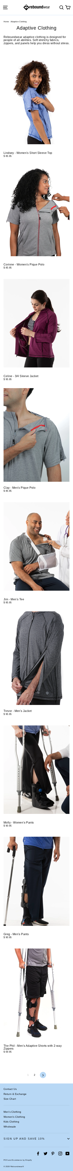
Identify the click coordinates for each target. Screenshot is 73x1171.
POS (6, 1160)
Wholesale (10, 1126)
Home (6, 22)
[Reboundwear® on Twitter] (45, 1153)
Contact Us (10, 1089)
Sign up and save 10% (24, 1138)
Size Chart (10, 1098)
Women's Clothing (14, 1116)
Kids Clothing (11, 1121)
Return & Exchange (15, 1094)
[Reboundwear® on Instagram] (60, 1153)
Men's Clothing (12, 1111)
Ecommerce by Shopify (22, 1160)
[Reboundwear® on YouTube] (67, 1153)
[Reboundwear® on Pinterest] (53, 1153)
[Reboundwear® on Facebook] (38, 1153)
